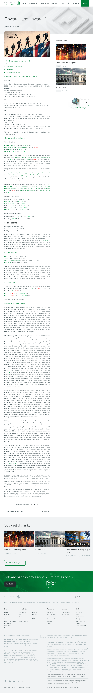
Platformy (50, 612)
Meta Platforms (45, 157)
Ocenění (78, 619)
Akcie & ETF (35, 612)
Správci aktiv (8, 619)
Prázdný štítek (51, 617)
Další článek (45, 511)
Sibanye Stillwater (44, 190)
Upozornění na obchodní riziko (25, 685)
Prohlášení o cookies (9, 685)
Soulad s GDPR (39, 685)
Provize (28, 687)
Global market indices (13, 64)
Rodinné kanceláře (10, 621)
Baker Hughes (36, 173)
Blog (77, 614)
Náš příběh (79, 612)
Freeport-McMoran (17, 188)
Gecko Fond (51, 619)
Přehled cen (36, 619)
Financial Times (11, 463)
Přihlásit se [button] (75, 3)
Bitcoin (6, 294)
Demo (49, 623)
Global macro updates (13, 72)
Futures (34, 614)
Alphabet (17, 157)
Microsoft (34, 157)
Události (63, 617)
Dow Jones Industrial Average (13, 147)
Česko (79, 597)
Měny (20, 614)
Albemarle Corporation (27, 190)
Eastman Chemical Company (26, 186)
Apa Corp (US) (12, 173)
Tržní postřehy (65, 612)
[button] (80, 107)
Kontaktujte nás (80, 621)
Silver (6, 258)
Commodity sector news (14, 67)
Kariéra (78, 623)
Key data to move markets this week (18, 61)
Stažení (49, 621)
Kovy (33, 617)
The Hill (8, 372)
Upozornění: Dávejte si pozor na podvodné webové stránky (64, 687)
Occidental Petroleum (25, 177)
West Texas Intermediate (12, 260)
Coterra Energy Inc (19, 175)
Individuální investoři (10, 628)
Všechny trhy (22, 612)
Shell (20, 173)
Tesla (28, 159)
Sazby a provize (24, 621)
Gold (5, 256)
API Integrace (51, 614)
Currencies (9, 70)
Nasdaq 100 (8, 145)
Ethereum (7, 296)
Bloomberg (46, 240)
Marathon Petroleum (36, 175)
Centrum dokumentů (9, 687)
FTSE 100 (7, 210)
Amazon (23, 157)
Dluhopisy (22, 619)
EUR (11, 290)
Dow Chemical (35, 188)
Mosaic (26, 188)
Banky (6, 612)
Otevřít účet (10, 584)
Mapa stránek (20, 687)
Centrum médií (80, 617)
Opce (20, 617)
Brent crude (8, 262)
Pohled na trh (65, 614)
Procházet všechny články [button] (15, 563)
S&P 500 (7, 151)
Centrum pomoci (81, 625)
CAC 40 (6, 204)
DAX (5, 201)
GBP (33, 288)
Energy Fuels (27, 173)
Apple (29, 157)
